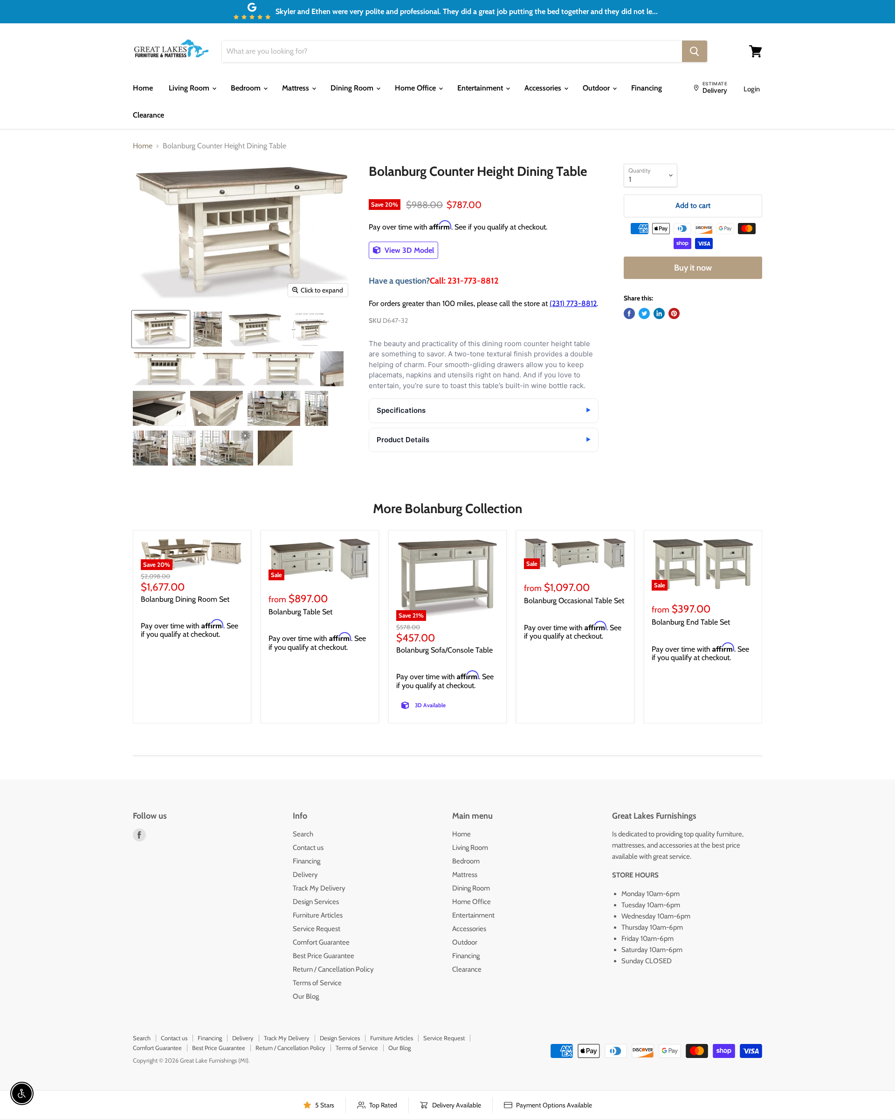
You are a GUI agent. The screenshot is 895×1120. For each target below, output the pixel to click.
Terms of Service (317, 983)
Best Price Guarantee (323, 956)
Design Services (316, 901)
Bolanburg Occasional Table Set (574, 600)
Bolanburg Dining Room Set (185, 599)
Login (752, 89)
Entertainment (481, 87)
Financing (646, 87)
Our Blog (306, 996)
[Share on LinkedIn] (659, 313)
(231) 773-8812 (573, 303)
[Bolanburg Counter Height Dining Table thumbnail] (161, 329)
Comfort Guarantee (321, 942)
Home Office (416, 87)
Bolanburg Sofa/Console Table (444, 650)
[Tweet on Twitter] (644, 313)
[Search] (694, 51)
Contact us (308, 847)
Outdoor (597, 87)
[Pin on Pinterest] (674, 313)
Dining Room (352, 87)
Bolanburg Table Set (300, 611)
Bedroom (246, 87)
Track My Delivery (319, 888)
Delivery (305, 874)
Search (303, 834)
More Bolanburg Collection (447, 508)
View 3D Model (408, 250)
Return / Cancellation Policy (333, 969)
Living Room (190, 87)
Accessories (543, 87)
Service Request (316, 929)
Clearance (148, 115)
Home (143, 87)
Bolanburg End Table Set (691, 622)
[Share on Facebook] (629, 313)
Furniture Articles (318, 915)
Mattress (296, 87)
